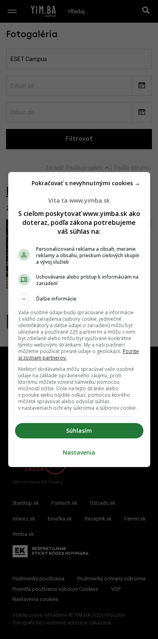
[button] (79, 299)
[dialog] (79, 319)
